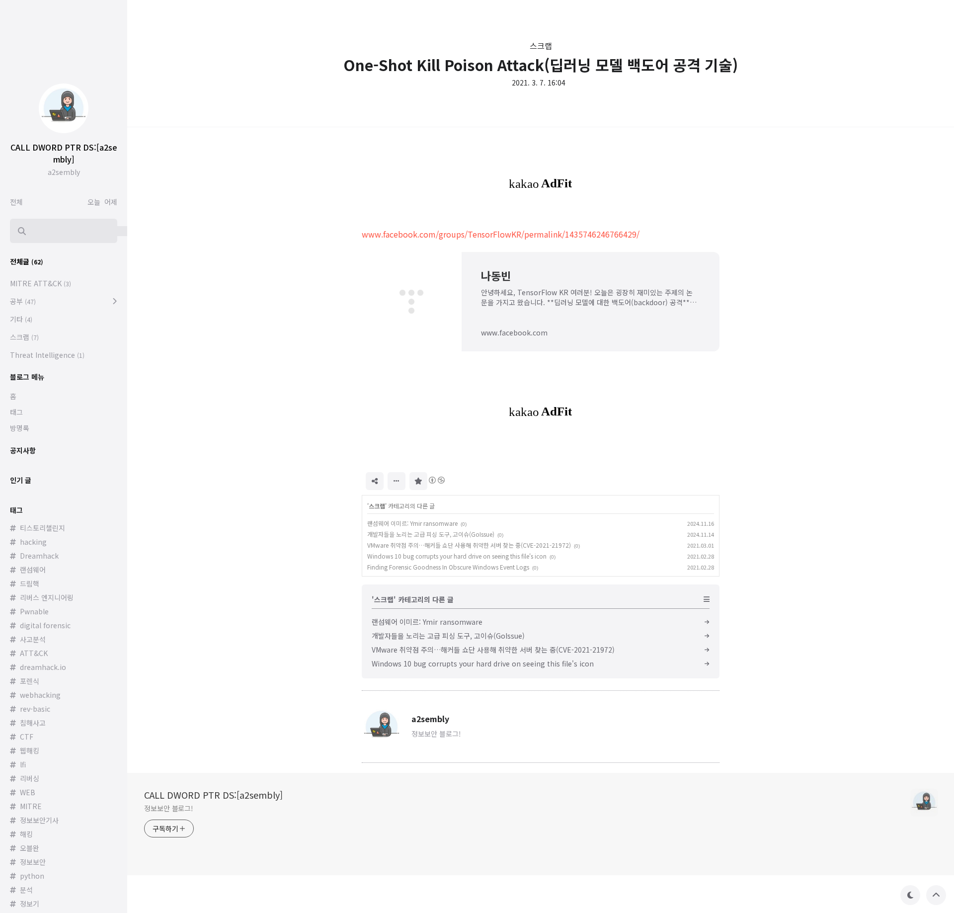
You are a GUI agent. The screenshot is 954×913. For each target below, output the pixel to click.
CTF (26, 737)
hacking (33, 542)
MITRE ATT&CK (40, 283)
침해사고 (33, 723)
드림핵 (29, 583)
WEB (27, 792)
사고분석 (33, 639)
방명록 (19, 428)
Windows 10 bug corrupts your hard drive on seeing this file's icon (457, 556)
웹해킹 (29, 750)
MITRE (31, 806)
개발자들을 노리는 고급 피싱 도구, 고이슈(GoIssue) (430, 534)
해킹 (26, 834)
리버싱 (29, 778)
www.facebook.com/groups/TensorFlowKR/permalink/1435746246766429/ (500, 234)
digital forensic (45, 625)
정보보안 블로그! (168, 808)
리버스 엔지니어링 (47, 597)
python (32, 876)
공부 (23, 301)
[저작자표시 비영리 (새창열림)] (436, 480)
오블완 (29, 848)
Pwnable (34, 611)
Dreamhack (39, 556)
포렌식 (29, 681)
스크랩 (541, 46)
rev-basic (35, 709)
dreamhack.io (43, 667)
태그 (16, 412)
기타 (21, 319)
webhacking (40, 695)
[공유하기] (375, 481)
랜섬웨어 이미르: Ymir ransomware (412, 523)
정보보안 (33, 862)
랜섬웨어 (33, 570)
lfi (23, 764)
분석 (26, 890)
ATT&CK (34, 653)
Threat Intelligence (47, 355)
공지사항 (23, 450)
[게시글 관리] (396, 481)
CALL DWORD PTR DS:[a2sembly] (213, 795)
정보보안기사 (39, 820)
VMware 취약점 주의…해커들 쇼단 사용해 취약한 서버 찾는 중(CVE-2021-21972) (469, 545)
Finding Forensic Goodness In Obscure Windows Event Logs (448, 567)
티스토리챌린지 (42, 528)
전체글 (26, 261)
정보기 (29, 904)
